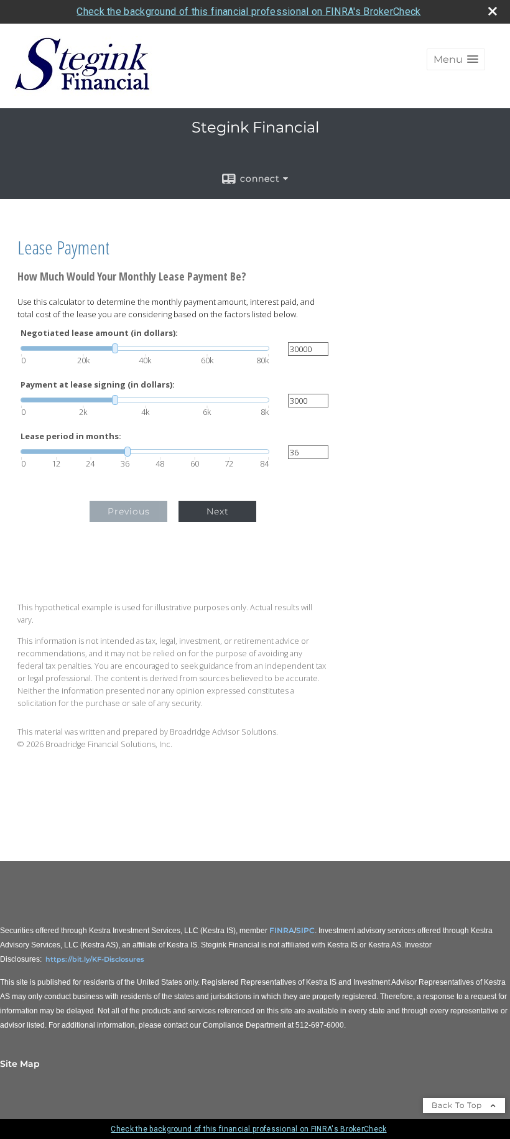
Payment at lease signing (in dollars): (98, 385)
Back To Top (458, 1105)
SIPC (305, 930)
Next (217, 511)
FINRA (281, 930)
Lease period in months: (71, 436)
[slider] (145, 348)
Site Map (20, 1063)
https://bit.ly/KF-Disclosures (94, 959)
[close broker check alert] (493, 11)
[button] (456, 59)
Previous (129, 511)
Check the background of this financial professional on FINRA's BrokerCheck (248, 11)
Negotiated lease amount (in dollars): (99, 333)
